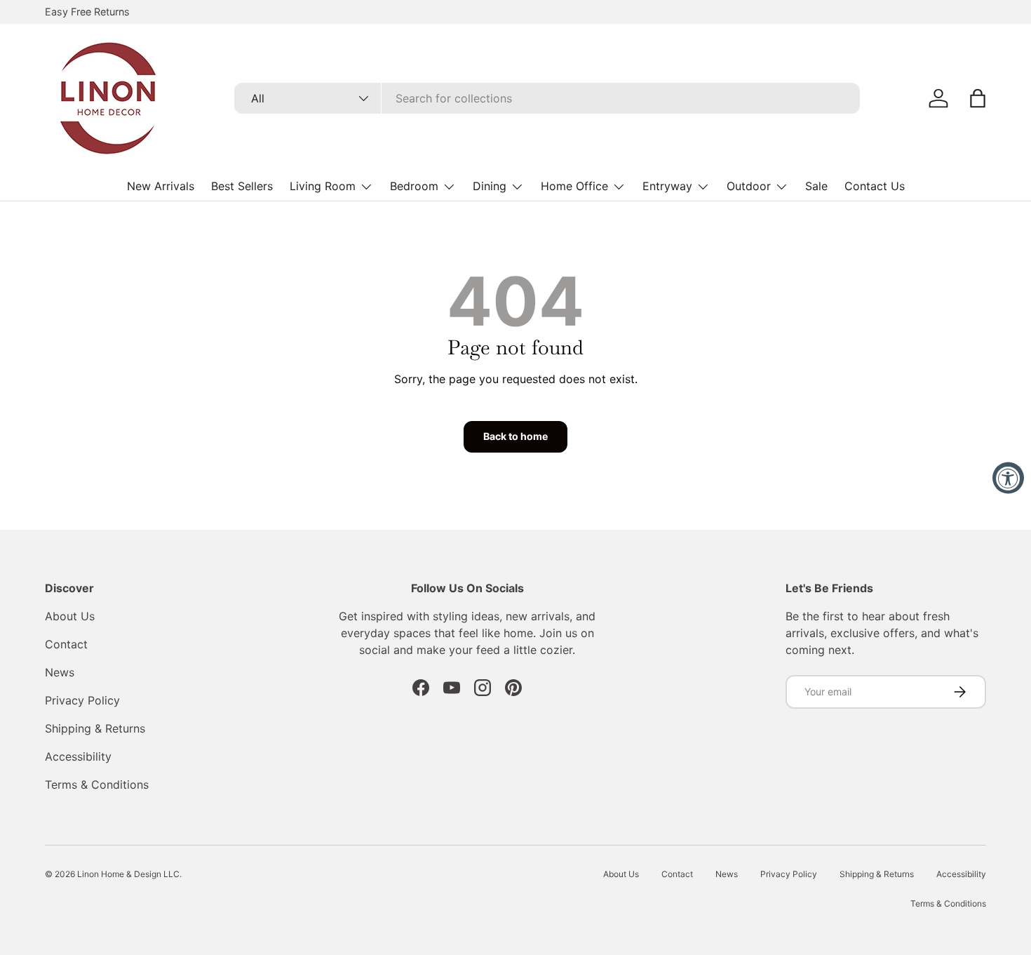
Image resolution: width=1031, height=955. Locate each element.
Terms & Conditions (97, 784)
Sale (816, 186)
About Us (70, 616)
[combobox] (547, 98)
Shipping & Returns (95, 728)
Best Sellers (242, 186)
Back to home (515, 436)
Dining (489, 186)
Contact (66, 644)
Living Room (323, 186)
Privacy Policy (82, 700)
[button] (977, 98)
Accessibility (78, 756)
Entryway (667, 186)
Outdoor (749, 186)
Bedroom (414, 186)
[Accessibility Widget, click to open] (1008, 477)
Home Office (574, 186)
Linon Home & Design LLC (128, 874)
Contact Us (874, 186)
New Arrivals (160, 186)
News (59, 672)
